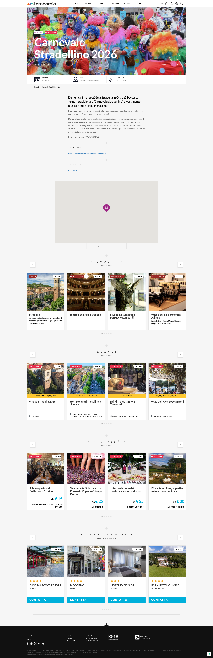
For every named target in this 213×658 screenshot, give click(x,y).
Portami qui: (106, 246)
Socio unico (89, 636)
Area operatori (50, 636)
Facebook (72, 170)
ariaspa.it (29, 636)
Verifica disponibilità (106, 538)
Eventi (36, 87)
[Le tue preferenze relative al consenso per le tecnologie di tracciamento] (209, 654)
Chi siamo (70, 636)
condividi (164, 65)
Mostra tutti (106, 265)
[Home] (41, 3)
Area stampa (71, 640)
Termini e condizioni (92, 640)
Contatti (69, 638)
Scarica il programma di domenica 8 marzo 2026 (88, 153)
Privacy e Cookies (91, 638)
